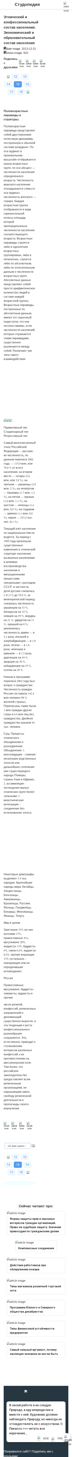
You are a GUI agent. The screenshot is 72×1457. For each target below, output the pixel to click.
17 (11, 91)
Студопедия (27, 4)
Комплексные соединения (36, 1248)
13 (24, 76)
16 (27, 84)
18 (21, 91)
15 (17, 84)
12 (15, 76)
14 (8, 84)
